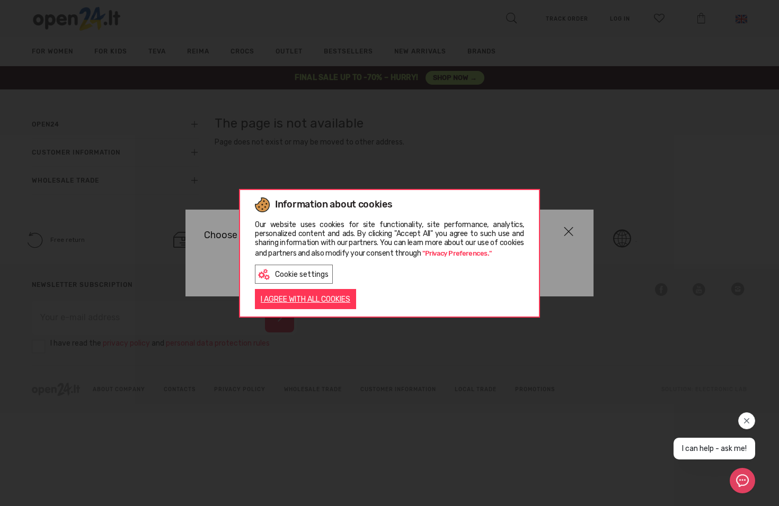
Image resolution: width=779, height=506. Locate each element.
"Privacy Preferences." (456, 253)
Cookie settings (302, 274)
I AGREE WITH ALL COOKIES (305, 299)
